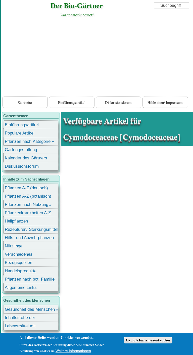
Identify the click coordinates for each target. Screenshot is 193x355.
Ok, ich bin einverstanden (148, 340)
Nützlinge (13, 246)
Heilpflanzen (16, 221)
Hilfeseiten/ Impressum (165, 102)
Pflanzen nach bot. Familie (30, 279)
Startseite (25, 102)
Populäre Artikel (19, 133)
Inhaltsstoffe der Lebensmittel (20, 318)
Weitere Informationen (73, 351)
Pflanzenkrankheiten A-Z (28, 212)
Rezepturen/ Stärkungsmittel (31, 229)
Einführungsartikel (71, 102)
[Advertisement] (97, 58)
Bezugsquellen (18, 262)
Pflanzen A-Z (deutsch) (26, 188)
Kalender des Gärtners (26, 158)
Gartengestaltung (21, 149)
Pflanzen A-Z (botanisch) (28, 196)
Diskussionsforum (118, 102)
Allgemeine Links (21, 287)
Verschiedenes (18, 254)
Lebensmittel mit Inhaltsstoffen (20, 327)
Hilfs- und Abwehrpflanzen (29, 237)
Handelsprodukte (20, 271)
